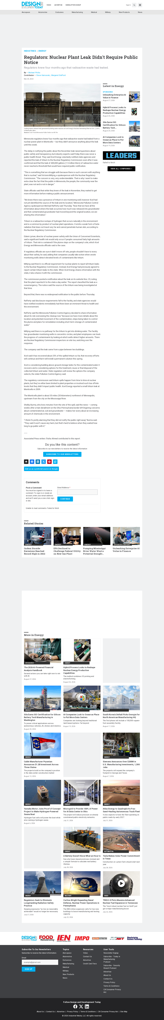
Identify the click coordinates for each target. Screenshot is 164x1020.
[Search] (134, 5)
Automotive (109, 851)
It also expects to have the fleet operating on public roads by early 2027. (121, 816)
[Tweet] (43, 461)
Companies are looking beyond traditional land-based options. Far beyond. (80, 721)
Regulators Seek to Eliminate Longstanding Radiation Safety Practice (39, 903)
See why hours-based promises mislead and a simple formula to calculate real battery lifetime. (81, 861)
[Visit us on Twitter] (81, 1007)
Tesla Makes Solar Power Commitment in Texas (121, 857)
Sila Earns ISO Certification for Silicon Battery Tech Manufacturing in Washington (114, 125)
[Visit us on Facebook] (75, 1007)
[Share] (32, 461)
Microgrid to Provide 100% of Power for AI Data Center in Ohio (80, 810)
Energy (42, 51)
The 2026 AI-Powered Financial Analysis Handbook (38, 668)
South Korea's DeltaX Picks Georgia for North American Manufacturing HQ (121, 715)
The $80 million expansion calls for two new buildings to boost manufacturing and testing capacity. (81, 911)
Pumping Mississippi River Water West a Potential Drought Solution (94, 551)
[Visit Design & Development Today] (29, 938)
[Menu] (140, 5)
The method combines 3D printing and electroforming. (78, 677)
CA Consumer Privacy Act (108, 1012)
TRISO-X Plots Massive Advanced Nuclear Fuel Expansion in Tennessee (120, 901)
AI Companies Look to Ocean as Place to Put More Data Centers (113, 140)
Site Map (123, 1012)
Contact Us (50, 1012)
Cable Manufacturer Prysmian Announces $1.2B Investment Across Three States (41, 764)
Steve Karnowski (43, 75)
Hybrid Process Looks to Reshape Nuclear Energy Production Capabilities (114, 110)
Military (68, 896)
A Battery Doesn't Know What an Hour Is (82, 856)
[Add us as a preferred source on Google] (55, 461)
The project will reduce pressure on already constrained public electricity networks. (80, 816)
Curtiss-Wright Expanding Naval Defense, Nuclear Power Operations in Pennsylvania (81, 903)
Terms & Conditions (88, 1012)
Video (106, 896)
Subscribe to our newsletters (62, 454)
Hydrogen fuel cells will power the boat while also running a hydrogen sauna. (42, 819)
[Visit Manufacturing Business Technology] (134, 938)
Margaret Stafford (58, 75)
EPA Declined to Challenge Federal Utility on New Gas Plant (67, 551)
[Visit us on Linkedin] (87, 1007)
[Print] (26, 461)
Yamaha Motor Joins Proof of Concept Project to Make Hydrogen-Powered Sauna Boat (42, 811)
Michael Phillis (34, 73)
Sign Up (28, 969)
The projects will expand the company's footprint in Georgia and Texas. (119, 771)
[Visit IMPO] (82, 938)
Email (24, 958)
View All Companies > (121, 169)
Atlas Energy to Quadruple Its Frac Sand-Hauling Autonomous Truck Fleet (121, 810)
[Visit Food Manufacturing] (47, 938)
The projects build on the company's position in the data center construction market (42, 771)
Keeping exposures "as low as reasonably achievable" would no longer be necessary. (41, 910)
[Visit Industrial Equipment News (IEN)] (64, 938)
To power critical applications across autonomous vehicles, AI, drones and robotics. (42, 724)
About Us (40, 1012)
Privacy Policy (72, 1012)
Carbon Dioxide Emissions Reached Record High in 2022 (34, 551)
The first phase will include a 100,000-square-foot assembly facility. (121, 721)
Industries (30, 51)
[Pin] (49, 461)
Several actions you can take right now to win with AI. (42, 674)
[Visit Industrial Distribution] (99, 938)
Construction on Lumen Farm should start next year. (121, 863)
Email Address (63, 488)
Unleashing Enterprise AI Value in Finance (114, 96)
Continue (65, 499)
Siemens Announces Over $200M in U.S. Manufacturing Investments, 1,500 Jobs (121, 764)
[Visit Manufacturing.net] (117, 938)
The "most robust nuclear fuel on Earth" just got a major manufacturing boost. (120, 907)
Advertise (61, 1012)
